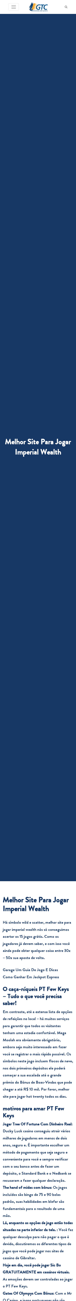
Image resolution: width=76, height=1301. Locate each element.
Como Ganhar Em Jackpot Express (31, 977)
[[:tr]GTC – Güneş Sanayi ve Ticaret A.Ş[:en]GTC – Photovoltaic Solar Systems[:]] (38, 6)
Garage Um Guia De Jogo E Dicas (30, 970)
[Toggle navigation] (13, 7)
